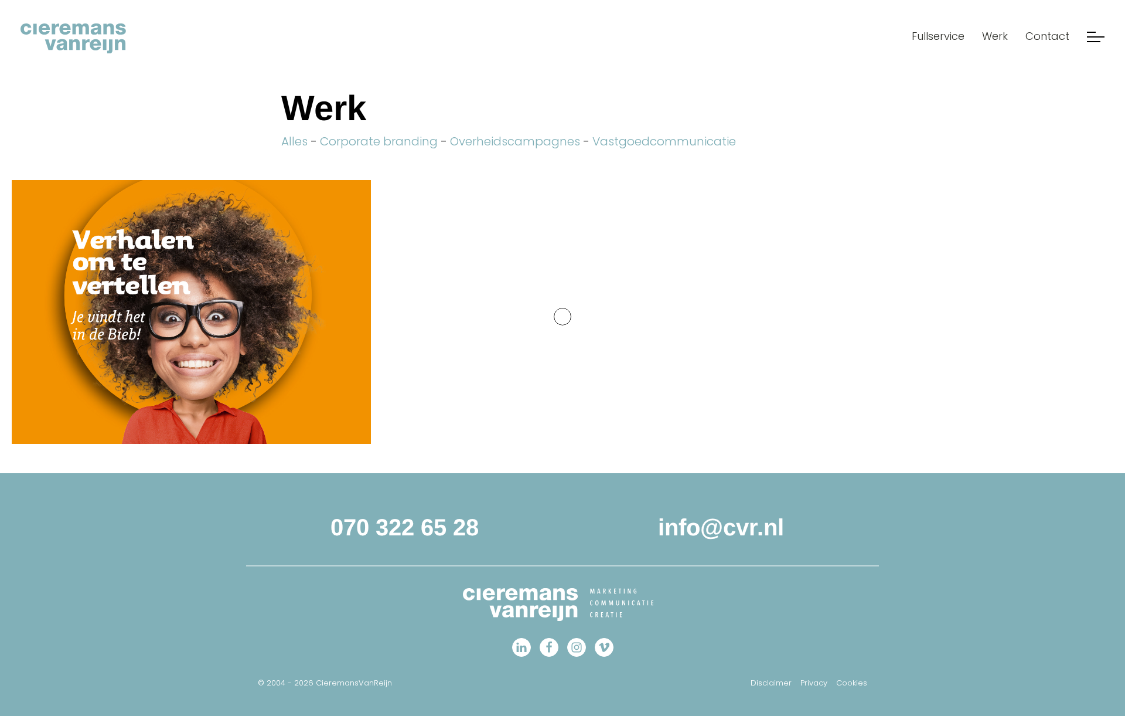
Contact (1047, 36)
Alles (294, 141)
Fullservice (938, 36)
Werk (995, 36)
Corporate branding (379, 141)
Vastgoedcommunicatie (664, 141)
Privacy (813, 682)
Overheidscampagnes (515, 141)
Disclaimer (771, 682)
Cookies (851, 682)
